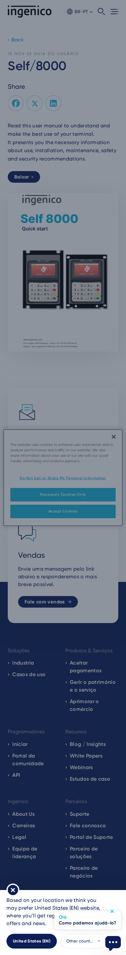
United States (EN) (31, 941)
